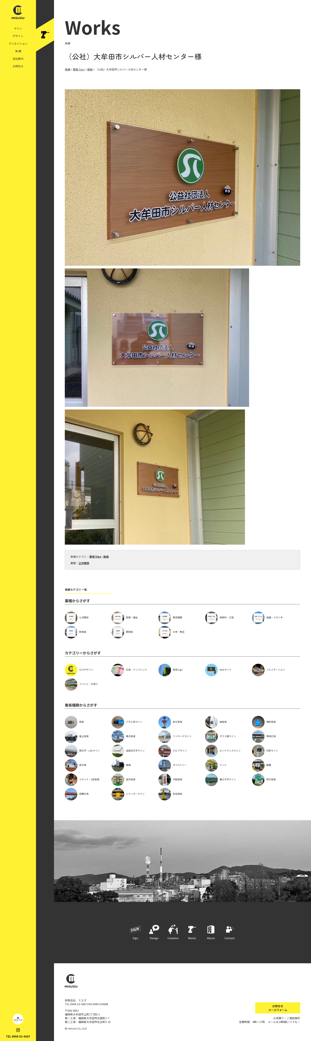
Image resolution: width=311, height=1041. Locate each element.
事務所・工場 (227, 617)
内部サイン (272, 750)
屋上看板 (84, 736)
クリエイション (18, 43)
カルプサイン (180, 750)
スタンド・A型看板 (89, 779)
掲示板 (82, 765)
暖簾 (268, 765)
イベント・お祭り (88, 684)
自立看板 (177, 721)
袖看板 (223, 721)
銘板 (106, 556)
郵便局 (129, 631)
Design (154, 938)
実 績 (18, 51)
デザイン (18, 36)
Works (192, 938)
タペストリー (180, 765)
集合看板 (130, 736)
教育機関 (177, 617)
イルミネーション (275, 669)
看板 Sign (95, 556)
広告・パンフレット (136, 669)
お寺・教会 (178, 631)
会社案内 (18, 58)
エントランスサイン (230, 750)
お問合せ (18, 66)
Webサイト (225, 669)
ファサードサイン (182, 736)
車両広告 (271, 736)
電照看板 (271, 721)
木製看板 (177, 779)
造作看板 (130, 779)
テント (223, 765)
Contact (230, 938)
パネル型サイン (134, 721)
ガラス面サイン (228, 736)
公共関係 (83, 563)
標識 (128, 765)
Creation (173, 938)
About (211, 938)
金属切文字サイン (135, 750)
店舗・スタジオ (274, 617)
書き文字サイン (228, 779)
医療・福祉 (132, 617)
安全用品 (177, 793)
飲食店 (82, 631)
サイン (18, 28)
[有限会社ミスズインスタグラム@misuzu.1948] (18, 1030)
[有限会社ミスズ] (18, 17)
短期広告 (84, 793)
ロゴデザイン (86, 669)
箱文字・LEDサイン (89, 750)
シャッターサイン (135, 793)
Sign (135, 938)
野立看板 (271, 779)
